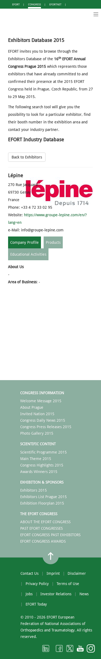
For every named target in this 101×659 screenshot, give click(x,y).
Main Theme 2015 (35, 459)
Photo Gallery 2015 (36, 433)
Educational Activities (28, 254)
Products (53, 242)
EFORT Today (36, 604)
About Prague (31, 407)
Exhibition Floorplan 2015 (42, 503)
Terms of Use (68, 584)
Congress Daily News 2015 (42, 420)
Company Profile (24, 242)
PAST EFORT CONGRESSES (41, 528)
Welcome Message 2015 (40, 401)
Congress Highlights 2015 (41, 465)
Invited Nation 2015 (37, 414)
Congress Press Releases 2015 (45, 427)
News (84, 594)
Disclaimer (77, 573)
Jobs (29, 594)
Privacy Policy (37, 584)
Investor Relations (55, 594)
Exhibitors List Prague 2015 (43, 497)
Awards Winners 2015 (38, 471)
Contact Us (29, 573)
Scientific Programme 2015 (43, 452)
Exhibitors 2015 (33, 490)
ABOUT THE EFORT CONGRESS (45, 522)
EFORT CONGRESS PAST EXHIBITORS (50, 535)
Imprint (53, 573)
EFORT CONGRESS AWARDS (43, 541)
